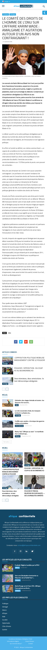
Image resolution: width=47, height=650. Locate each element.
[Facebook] (14, 551)
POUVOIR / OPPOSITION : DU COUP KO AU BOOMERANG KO (28, 369)
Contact (30, 644)
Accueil (4, 11)
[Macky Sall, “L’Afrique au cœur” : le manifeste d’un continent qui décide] (7, 434)
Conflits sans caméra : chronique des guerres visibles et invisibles (29, 422)
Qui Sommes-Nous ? (16, 644)
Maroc (17, 568)
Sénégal (17, 11)
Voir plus (6, 442)
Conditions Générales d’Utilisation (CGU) (20, 639)
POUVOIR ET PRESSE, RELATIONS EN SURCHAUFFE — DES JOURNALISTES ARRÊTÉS (34, 493)
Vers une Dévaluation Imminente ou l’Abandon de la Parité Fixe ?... (26, 576)
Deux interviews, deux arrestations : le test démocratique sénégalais (29, 379)
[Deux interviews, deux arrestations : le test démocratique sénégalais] (7, 381)
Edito (9, 333)
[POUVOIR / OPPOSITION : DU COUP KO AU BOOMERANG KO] (7, 370)
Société (4, 620)
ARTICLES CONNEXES (9, 352)
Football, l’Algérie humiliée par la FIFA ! (27, 565)
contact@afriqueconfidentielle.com (29, 545)
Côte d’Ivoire (6, 626)
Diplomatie (6, 623)
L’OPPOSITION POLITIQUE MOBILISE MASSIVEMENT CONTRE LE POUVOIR (29, 359)
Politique (5, 14)
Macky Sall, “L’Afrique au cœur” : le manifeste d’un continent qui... (29, 432)
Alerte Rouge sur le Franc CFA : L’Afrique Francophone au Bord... (27, 587)
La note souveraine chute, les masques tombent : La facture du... (27, 412)
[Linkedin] (26, 551)
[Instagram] (20, 551)
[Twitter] (32, 551)
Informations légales (13, 641)
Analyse (18, 580)
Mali (17, 405)
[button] (44, 6)
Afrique (11, 11)
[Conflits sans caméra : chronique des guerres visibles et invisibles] (7, 424)
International (19, 426)
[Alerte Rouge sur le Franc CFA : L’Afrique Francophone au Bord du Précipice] (7, 588)
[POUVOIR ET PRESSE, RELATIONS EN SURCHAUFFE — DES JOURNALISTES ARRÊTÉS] (34, 482)
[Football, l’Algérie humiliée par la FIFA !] (7, 568)
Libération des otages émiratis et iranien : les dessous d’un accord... (29, 401)
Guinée (4, 630)
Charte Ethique (29, 641)
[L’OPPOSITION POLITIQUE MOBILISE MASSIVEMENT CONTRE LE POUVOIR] (7, 361)
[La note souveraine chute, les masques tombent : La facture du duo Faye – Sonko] (7, 413)
